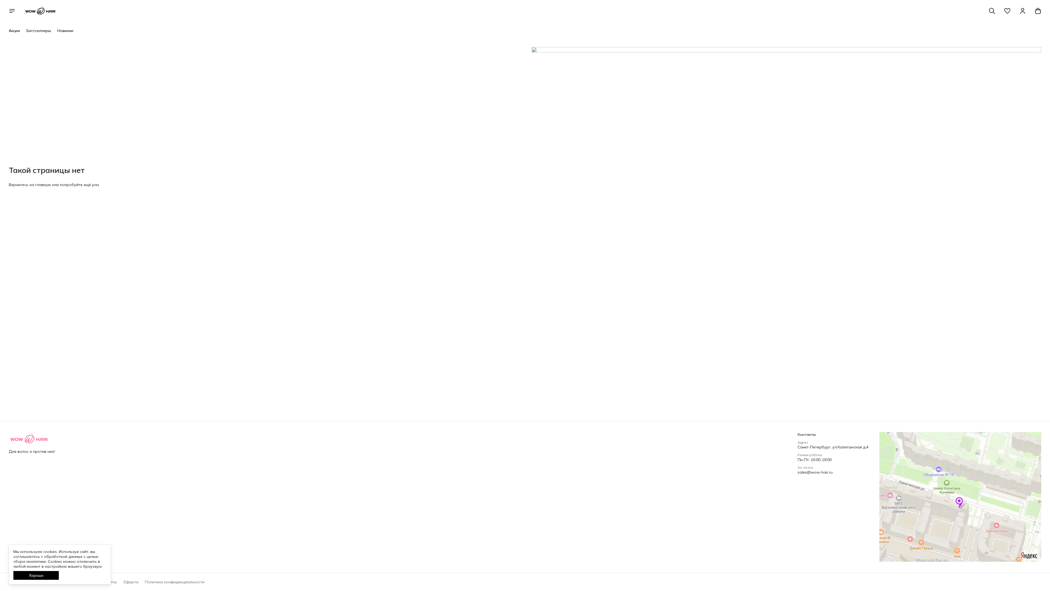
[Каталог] (12, 11)
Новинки (65, 30)
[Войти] (1022, 11)
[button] (1007, 11)
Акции (14, 30)
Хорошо (36, 575)
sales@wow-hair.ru (815, 472)
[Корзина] (1038, 11)
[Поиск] (992, 11)
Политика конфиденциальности (175, 582)
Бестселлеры (39, 30)
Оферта (130, 582)
